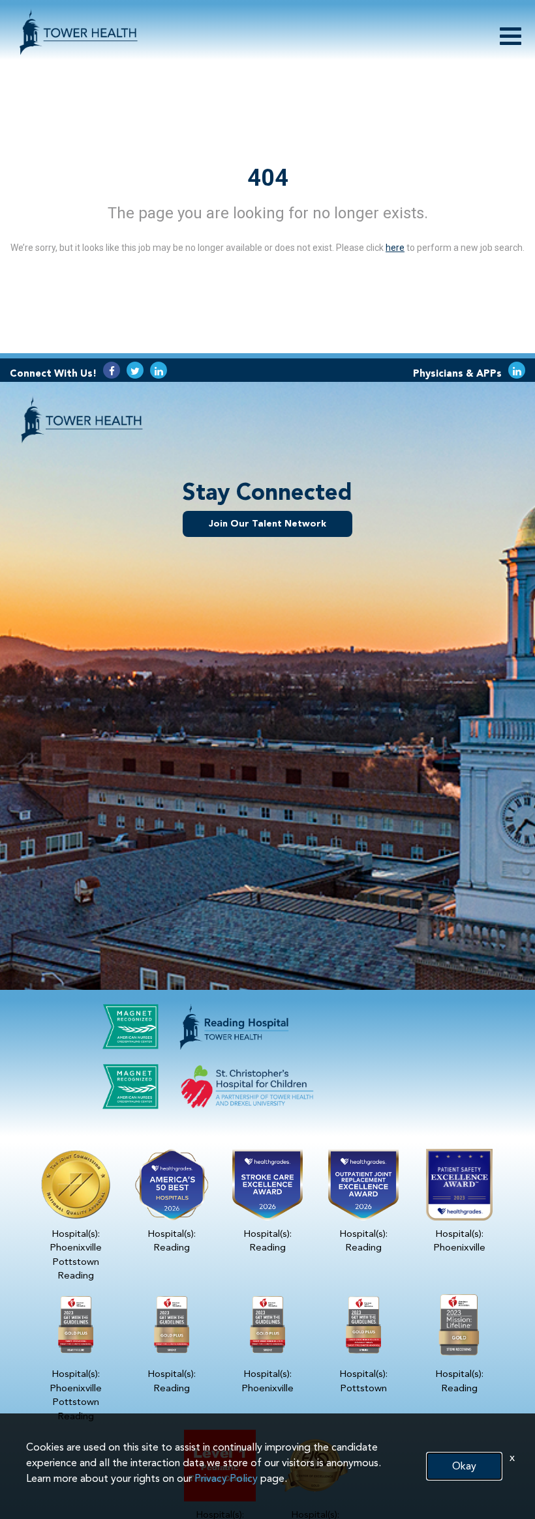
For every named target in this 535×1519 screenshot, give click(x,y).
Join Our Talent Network (267, 523)
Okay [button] (464, 1466)
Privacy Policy (226, 1478)
